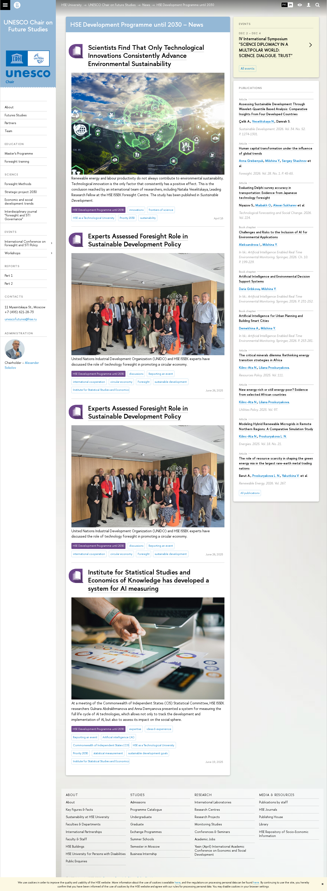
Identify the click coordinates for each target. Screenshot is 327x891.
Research (203, 795)
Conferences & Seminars (212, 832)
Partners (10, 123)
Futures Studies (15, 115)
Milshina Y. (272, 161)
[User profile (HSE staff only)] (308, 5)
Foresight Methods (18, 184)
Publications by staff (273, 802)
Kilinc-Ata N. (248, 367)
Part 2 (9, 283)
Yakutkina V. (290, 476)
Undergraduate (141, 817)
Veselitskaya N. (263, 121)
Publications (250, 88)
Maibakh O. (263, 205)
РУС (284, 4)
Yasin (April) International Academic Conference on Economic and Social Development (220, 850)
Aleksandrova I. (250, 244)
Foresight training (17, 161)
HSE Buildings (75, 846)
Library (263, 824)
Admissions (137, 802)
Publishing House (271, 817)
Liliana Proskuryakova (274, 367)
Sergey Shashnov (294, 161)
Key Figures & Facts (79, 809)
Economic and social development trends (19, 202)
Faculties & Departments (83, 824)
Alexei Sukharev (285, 205)
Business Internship (143, 854)
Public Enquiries (76, 861)
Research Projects (207, 817)
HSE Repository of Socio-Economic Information (283, 834)
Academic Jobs (205, 839)
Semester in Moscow (145, 846)
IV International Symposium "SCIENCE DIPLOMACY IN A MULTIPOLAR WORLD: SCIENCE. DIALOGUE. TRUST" (266, 47)
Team (8, 131)
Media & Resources (277, 795)
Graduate (137, 824)
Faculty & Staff (76, 839)
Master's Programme (19, 153)
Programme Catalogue (146, 809)
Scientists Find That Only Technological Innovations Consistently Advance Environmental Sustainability (146, 55)
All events (247, 69)
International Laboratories (213, 802)
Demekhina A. (249, 328)
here (178, 882)
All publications (249, 493)
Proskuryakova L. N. (273, 436)
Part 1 (9, 275)
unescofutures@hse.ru (21, 319)
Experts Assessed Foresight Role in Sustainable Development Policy (138, 239)
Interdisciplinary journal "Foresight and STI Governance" (21, 215)
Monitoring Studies (208, 824)
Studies (137, 795)
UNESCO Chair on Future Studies (28, 25)
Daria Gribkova (249, 289)
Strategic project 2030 (21, 192)
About (9, 107)
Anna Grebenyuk (251, 161)
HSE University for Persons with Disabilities (95, 854)
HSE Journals (268, 809)
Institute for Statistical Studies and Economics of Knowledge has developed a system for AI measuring (148, 580)
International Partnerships (84, 832)
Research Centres (207, 809)
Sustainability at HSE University (87, 817)
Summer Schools (142, 839)
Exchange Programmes (145, 832)
